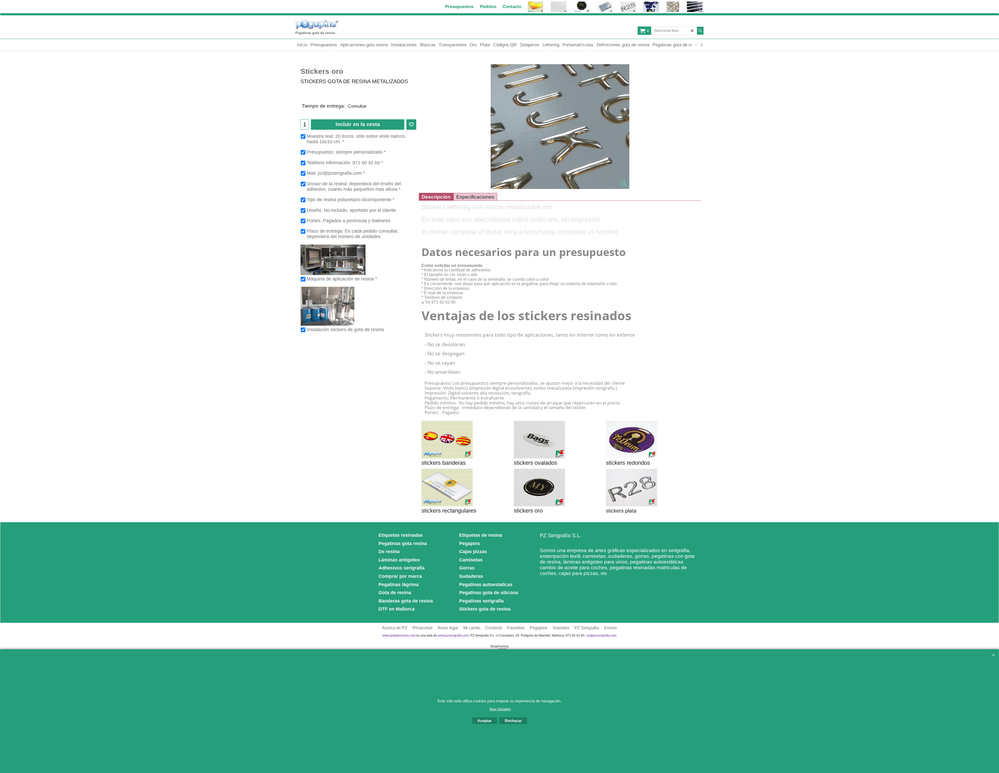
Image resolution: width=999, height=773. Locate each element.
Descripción (436, 197)
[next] (701, 45)
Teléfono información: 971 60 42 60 (345, 162)
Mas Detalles (500, 709)
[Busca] (700, 31)
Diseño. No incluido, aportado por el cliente (351, 210)
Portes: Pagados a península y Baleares (348, 220)
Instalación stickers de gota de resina (345, 329)
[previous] (696, 45)
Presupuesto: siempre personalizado (346, 152)
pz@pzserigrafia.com (602, 635)
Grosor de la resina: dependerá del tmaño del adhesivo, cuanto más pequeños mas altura (354, 186)
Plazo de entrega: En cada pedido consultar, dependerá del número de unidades (353, 233)
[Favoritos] (411, 124)
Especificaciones (475, 197)
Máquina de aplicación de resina (342, 278)
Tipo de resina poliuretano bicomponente (350, 199)
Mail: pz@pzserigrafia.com (336, 173)
